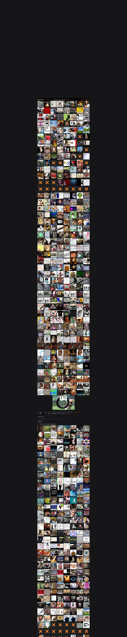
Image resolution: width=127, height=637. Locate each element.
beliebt (48, 1)
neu (45, 1)
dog (59, 315)
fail (63, 315)
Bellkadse (54, 315)
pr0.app (82, 1)
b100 (49, 315)
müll (50, 1)
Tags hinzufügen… (68, 315)
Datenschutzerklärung (61, 635)
